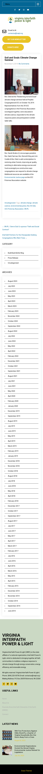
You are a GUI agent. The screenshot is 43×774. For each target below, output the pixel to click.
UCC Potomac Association (14, 209)
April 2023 (11, 301)
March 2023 (12, 306)
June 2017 (12, 531)
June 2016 (12, 561)
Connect (5, 714)
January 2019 (13, 456)
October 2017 (13, 511)
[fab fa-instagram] (24, 10)
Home (4, 699)
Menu (7, 4)
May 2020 (11, 391)
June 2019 (12, 431)
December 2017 (13, 506)
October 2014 (13, 601)
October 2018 (13, 471)
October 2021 (13, 366)
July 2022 (11, 336)
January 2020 (13, 406)
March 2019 (12, 446)
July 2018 (11, 481)
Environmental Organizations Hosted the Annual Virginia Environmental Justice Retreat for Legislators (27, 749)
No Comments (24, 64)
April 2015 (11, 581)
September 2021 (14, 371)
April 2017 (11, 541)
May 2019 (11, 436)
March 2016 (12, 571)
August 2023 (12, 281)
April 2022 (11, 351)
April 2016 (11, 566)
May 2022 (11, 346)
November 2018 (13, 466)
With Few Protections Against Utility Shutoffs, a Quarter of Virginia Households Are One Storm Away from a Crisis (26, 734)
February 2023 (13, 311)
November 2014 (13, 596)
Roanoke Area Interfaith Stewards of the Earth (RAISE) (19, 708)
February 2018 (13, 501)
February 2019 (13, 451)
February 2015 (13, 586)
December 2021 (13, 361)
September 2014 (14, 606)
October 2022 (13, 321)
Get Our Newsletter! (16, 39)
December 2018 (13, 461)
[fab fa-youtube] (28, 10)
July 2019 (11, 426)
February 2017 (13, 551)
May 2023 (11, 296)
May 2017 (11, 536)
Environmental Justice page (15, 177)
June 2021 (12, 386)
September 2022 (14, 326)
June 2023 (12, 291)
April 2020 (11, 396)
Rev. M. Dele (31, 206)
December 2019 (13, 411)
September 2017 (14, 516)
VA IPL (26, 209)
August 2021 (12, 376)
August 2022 (12, 331)
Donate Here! (13, 47)
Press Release (13, 258)
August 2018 (12, 476)
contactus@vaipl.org (15, 33)
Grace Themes (26, 771)
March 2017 (12, 546)
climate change (26, 203)
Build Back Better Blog (16, 253)
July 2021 (11, 381)
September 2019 (14, 416)
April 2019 (11, 441)
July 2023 (11, 286)
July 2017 (11, 526)
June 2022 (12, 341)
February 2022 (13, 356)
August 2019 (12, 421)
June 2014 (12, 611)
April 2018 (11, 496)
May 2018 (11, 491)
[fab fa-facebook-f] (15, 10)
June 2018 (12, 486)
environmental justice (18, 206)
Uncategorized (10, 203)
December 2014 (13, 591)
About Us (5, 703)
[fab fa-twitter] (19, 10)
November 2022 (13, 316)
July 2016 (11, 556)
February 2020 (13, 401)
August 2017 (12, 521)
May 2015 (11, 576)
